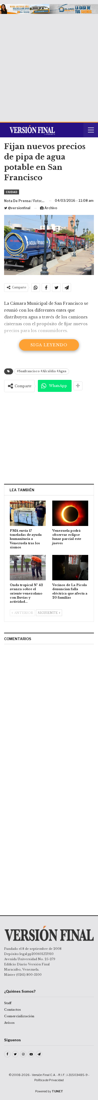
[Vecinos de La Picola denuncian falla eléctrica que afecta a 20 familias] (70, 567)
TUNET (57, 1091)
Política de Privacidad (49, 1080)
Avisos (9, 1023)
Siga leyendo (49, 344)
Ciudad (11, 192)
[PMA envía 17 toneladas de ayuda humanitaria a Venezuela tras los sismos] (28, 513)
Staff (7, 1003)
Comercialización (19, 1016)
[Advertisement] (49, 66)
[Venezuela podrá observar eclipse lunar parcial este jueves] (70, 513)
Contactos (12, 1010)
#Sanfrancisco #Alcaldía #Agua (41, 371)
